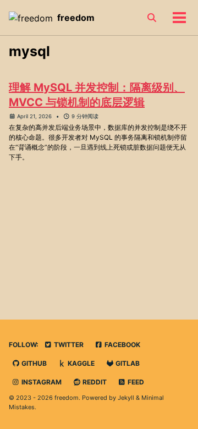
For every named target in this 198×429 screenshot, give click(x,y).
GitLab (127, 363)
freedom (76, 17)
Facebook (121, 344)
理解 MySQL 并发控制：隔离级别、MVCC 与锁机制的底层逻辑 (97, 95)
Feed (135, 382)
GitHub (33, 363)
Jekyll (126, 398)
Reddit (94, 382)
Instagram (41, 382)
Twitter (68, 344)
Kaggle (80, 363)
